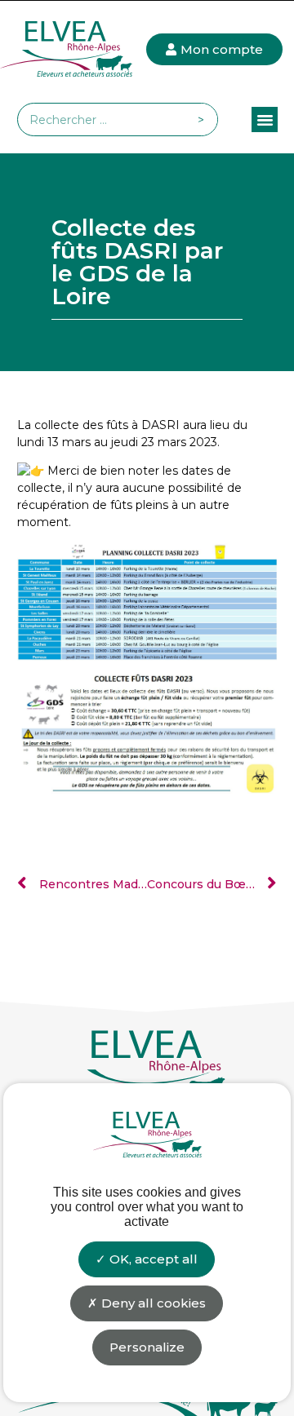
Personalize (147, 1347)
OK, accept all (152, 1259)
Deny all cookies (152, 1303)
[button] (265, 120)
